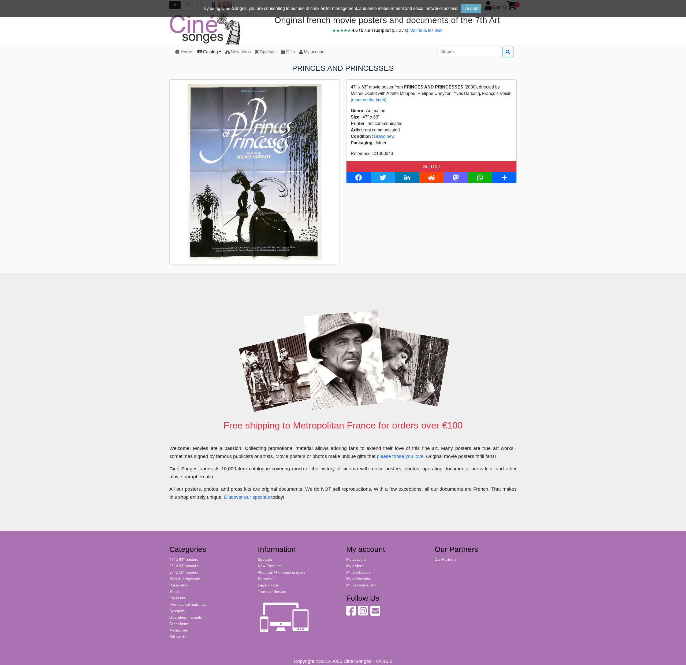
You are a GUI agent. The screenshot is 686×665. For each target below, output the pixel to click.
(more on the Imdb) (368, 100)
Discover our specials (247, 497)
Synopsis (177, 611)
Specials (268, 52)
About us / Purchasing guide (281, 572)
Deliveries (266, 579)
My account (314, 52)
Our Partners (446, 559)
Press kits (177, 598)
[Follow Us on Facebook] (351, 613)
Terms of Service (272, 591)
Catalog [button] (210, 52)
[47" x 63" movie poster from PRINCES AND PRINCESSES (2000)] (255, 171)
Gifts (290, 52)
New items (240, 52)
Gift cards (177, 636)
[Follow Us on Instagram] (363, 613)
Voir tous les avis (426, 30)
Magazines (178, 630)
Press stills (178, 585)
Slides (174, 591)
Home (186, 52)
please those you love (400, 456)
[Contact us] (375, 613)
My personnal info (361, 585)
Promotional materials (187, 604)
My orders (354, 566)
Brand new (384, 136)
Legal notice (268, 585)
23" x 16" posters (183, 572)
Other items (179, 624)
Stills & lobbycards (184, 579)
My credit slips (358, 572)
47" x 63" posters (183, 559)
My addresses (358, 579)
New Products (269, 566)
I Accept (470, 8)
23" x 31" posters (183, 566)
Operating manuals (185, 617)
